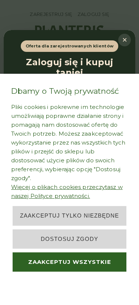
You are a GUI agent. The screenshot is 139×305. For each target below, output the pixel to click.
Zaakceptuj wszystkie (69, 261)
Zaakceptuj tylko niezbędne (69, 215)
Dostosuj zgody (69, 239)
